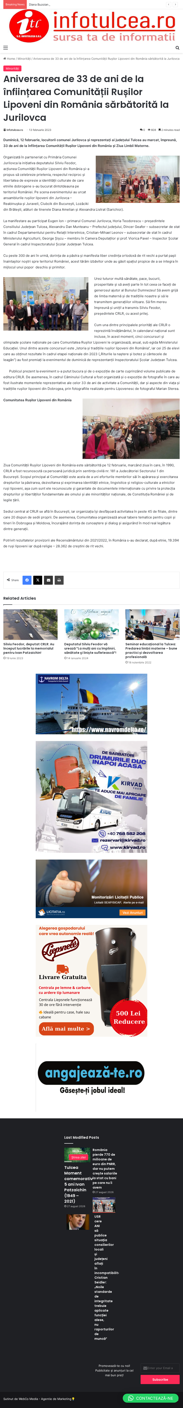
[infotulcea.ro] (91, 26)
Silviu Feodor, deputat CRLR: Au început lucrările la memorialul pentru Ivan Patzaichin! (28, 648)
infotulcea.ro (15, 130)
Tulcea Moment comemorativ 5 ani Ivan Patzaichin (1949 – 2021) (78, 1184)
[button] (151, 1398)
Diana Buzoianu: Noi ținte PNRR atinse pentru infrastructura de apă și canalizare (85, 4)
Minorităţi (24, 58)
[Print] (59, 580)
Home (10, 58)
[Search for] (177, 47)
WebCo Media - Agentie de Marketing (45, 1399)
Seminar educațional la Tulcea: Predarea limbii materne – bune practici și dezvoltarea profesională (151, 650)
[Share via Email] (48, 580)
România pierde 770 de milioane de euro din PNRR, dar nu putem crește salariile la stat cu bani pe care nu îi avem (105, 1169)
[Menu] (5, 47)
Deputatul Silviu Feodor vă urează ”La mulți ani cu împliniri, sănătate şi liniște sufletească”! (90, 648)
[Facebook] (27, 580)
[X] (37, 580)
